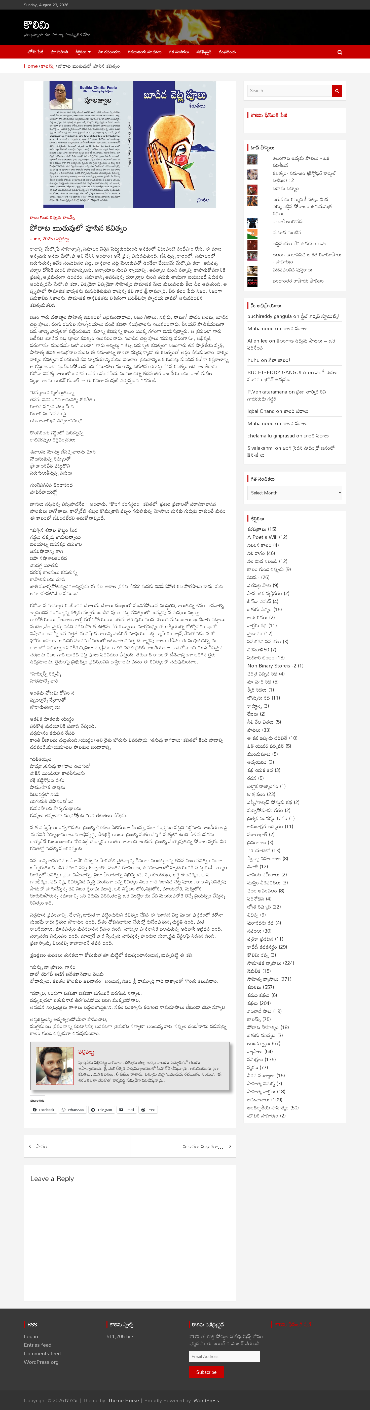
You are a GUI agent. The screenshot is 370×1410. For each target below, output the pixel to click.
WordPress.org (41, 1362)
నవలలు (254, 931)
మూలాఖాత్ (257, 834)
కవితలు (254, 987)
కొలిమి (37, 24)
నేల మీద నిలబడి (262, 561)
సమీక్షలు (255, 1059)
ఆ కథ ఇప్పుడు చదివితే (267, 738)
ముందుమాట (259, 754)
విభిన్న (252, 915)
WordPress (206, 1400)
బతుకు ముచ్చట (261, 1035)
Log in (31, 1336)
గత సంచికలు (179, 51)
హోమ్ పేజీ (35, 51)
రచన (251, 778)
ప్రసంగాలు (256, 842)
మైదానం (255, 633)
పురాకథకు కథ (260, 923)
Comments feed (42, 1353)
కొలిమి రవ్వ (258, 955)
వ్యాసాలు (255, 1051)
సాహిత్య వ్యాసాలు (263, 979)
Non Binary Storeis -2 (271, 665)
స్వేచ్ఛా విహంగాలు (264, 858)
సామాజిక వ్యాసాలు (264, 963)
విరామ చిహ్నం (286, 188)
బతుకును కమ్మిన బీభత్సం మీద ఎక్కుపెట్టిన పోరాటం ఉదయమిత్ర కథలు (302, 206)
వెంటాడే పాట (259, 1011)
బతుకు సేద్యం (259, 609)
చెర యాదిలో (258, 850)
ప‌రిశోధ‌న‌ (255, 898)
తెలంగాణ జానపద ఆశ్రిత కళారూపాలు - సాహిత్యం (307, 257)
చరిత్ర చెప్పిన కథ (262, 673)
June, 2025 (41, 238)
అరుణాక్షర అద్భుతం (265, 826)
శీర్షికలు (81, 51)
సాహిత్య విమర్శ (261, 1083)
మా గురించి (59, 51)
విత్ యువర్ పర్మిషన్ (265, 746)
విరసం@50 (258, 649)
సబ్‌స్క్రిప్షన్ (204, 51)
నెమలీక (254, 971)
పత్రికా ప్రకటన (260, 939)
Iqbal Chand (261, 411)
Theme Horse (123, 1400)
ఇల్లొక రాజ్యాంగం (262, 786)
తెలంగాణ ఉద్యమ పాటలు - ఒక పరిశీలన (301, 161)
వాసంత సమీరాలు (263, 874)
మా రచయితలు (109, 51)
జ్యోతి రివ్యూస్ (259, 906)
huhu (253, 360)
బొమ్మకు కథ (258, 698)
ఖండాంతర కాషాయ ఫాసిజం (298, 280)
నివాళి (252, 866)
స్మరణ (252, 1067)
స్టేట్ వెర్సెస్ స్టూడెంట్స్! (320, 316)
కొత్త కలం (256, 794)
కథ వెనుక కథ (260, 770)
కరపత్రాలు (256, 529)
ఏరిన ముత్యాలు (261, 1075)
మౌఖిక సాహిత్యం (262, 1115)
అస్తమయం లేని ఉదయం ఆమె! (300, 243)
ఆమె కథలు (257, 617)
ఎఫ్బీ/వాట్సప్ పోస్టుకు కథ (269, 802)
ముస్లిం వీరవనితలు (264, 882)
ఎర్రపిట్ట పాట (259, 585)
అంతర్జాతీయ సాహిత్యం (268, 1107)
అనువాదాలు (258, 1099)
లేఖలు (252, 714)
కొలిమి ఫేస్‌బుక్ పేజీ (269, 115)
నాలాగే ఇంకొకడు (288, 221)
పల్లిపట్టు (62, 238)
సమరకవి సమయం (264, 641)
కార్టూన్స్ (254, 706)
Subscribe (206, 1372)
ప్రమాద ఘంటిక (287, 232)
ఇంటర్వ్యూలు (258, 1043)
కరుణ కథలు (258, 995)
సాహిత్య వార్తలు (261, 1091)
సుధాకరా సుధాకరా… (203, 1146)
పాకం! (42, 1146)
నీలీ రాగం (256, 553)
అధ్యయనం (257, 762)
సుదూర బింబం (261, 657)
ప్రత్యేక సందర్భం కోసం (267, 818)
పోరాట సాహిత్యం (263, 1027)
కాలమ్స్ (69, 217)
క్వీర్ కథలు (257, 690)
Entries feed (37, 1345)
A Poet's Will (262, 537)
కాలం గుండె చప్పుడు (45, 217)
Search (337, 91)
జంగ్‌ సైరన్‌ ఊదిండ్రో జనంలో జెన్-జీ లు (291, 451)
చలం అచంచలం (262, 890)
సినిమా (253, 577)
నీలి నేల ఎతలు (260, 722)
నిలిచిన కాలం (259, 545)
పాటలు (254, 730)
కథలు (252, 1003)
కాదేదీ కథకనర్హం (262, 947)
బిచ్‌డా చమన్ (259, 601)
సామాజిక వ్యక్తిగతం (264, 593)
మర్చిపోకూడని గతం (265, 810)
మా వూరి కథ (259, 681)
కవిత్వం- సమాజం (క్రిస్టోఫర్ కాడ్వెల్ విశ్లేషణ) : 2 (304, 176)
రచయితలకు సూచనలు (145, 51)
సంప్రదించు (227, 51)
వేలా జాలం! (280, 360)
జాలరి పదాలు (295, 328)
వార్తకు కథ (257, 625)
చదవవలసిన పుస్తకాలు (292, 269)
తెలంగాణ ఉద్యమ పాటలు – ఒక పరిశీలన (291, 344)
